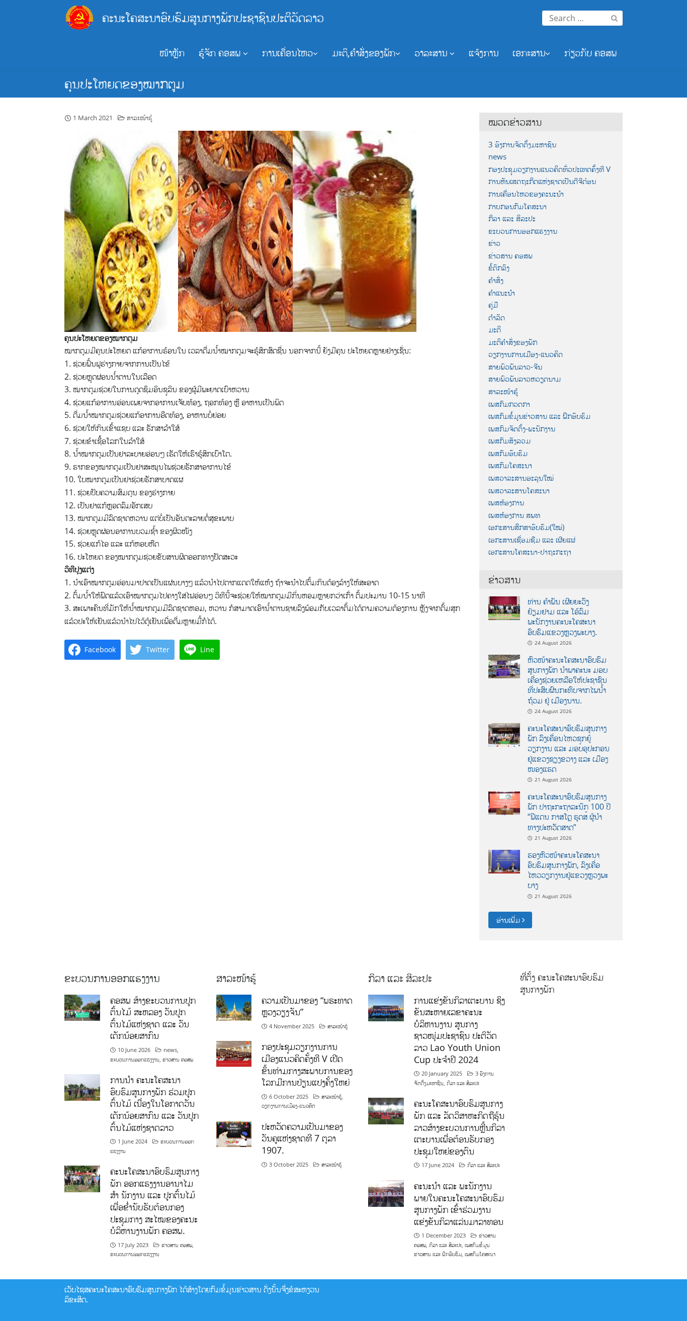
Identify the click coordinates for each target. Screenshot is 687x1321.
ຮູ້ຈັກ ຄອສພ (221, 52)
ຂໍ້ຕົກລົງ (498, 267)
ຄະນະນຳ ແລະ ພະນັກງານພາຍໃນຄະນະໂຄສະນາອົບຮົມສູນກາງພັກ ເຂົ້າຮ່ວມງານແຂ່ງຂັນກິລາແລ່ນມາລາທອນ (459, 1203)
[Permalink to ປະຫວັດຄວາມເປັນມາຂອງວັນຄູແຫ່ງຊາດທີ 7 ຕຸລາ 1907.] (234, 1133)
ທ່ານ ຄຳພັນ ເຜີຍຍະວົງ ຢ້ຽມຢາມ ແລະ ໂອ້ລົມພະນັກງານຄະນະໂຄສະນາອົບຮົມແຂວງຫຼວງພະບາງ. (562, 617)
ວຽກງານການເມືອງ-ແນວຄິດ (525, 354)
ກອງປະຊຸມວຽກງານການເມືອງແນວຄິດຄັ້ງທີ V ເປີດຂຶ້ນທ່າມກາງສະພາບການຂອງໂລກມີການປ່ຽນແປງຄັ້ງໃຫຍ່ (307, 1064)
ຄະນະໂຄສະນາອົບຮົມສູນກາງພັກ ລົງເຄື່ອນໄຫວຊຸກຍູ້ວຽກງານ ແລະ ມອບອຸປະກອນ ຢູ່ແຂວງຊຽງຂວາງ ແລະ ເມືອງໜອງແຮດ (569, 748)
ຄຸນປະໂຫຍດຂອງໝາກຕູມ (124, 83)
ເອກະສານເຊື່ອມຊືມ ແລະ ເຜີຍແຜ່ (531, 540)
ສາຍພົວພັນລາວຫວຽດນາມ (524, 379)
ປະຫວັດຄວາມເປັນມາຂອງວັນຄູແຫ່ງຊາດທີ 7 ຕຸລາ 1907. (302, 1138)
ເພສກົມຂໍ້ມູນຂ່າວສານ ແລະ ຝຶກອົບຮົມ (539, 416)
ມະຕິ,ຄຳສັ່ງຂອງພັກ (363, 52)
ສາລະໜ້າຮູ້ (139, 117)
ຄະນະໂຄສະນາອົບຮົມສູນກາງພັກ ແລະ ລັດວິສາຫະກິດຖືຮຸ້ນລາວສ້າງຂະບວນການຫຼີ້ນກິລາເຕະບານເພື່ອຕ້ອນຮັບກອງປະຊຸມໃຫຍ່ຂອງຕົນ (459, 1127)
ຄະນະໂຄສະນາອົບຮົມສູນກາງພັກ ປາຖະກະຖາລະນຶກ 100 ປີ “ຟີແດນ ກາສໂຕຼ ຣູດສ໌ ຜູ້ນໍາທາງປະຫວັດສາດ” (569, 812)
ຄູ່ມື (493, 305)
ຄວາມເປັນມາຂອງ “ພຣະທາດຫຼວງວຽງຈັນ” (307, 1006)
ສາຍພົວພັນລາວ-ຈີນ (515, 367)
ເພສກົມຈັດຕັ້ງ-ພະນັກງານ (521, 428)
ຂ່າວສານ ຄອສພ (510, 255)
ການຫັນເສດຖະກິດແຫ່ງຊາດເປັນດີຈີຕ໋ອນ (542, 181)
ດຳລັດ (496, 317)
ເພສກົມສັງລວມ (509, 440)
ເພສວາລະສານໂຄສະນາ (519, 490)
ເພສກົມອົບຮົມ (508, 453)
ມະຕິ (494, 329)
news (497, 156)
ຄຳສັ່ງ (495, 280)
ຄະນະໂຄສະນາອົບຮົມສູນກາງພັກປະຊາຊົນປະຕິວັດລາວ (213, 17)
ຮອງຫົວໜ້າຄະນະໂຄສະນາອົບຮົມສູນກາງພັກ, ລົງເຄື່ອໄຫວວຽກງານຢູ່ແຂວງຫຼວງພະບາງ (568, 870)
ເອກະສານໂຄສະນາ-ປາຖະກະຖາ (529, 552)
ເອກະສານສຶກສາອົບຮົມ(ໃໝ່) (526, 527)
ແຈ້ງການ (483, 52)
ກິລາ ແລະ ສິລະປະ (512, 218)
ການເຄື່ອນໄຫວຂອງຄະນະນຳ (526, 194)
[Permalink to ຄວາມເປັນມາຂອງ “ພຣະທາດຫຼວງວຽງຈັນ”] (234, 1007)
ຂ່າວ (494, 243)
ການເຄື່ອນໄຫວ (287, 52)
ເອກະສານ (528, 52)
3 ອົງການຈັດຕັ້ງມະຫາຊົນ (522, 144)
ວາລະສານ (432, 52)
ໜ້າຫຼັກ (172, 52)
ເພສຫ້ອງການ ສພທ (514, 515)
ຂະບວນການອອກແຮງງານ (522, 231)
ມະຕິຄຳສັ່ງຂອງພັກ (512, 342)
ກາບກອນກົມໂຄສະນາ (517, 206)
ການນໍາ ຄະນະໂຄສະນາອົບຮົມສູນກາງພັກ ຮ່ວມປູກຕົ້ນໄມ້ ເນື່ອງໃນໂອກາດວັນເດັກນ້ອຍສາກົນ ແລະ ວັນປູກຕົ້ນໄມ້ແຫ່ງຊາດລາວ (154, 1103)
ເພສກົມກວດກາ (509, 404)
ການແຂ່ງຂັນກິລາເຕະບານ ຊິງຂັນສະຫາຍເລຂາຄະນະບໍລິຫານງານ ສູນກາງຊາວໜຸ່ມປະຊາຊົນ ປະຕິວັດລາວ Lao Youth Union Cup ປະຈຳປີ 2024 (459, 1030)
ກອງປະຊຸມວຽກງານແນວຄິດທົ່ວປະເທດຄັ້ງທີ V (549, 169)
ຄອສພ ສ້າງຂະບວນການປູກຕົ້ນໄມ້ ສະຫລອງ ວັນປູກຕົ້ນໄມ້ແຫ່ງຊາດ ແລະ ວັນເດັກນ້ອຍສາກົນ (153, 1018)
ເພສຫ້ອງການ (506, 502)
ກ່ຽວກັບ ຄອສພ (590, 52)
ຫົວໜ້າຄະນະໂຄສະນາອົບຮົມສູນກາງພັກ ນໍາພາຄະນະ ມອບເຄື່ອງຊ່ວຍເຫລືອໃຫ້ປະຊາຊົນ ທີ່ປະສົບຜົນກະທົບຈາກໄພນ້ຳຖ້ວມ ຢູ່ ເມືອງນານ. (568, 680)
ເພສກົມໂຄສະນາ (510, 465)
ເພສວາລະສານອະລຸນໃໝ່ (521, 478)
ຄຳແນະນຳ (501, 293)
